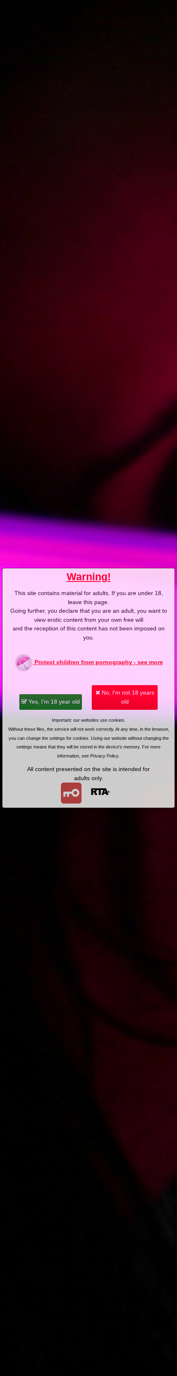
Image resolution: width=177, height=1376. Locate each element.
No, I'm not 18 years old (127, 697)
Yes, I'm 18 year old (53, 701)
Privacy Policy (104, 755)
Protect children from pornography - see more (98, 662)
